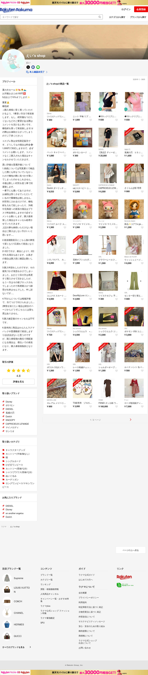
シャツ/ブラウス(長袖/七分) (19, 472)
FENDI (101, 400)
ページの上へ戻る (131, 550)
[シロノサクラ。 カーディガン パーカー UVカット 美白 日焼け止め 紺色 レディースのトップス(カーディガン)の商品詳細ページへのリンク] (56, 245)
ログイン (126, 9)
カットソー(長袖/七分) (16, 468)
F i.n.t (126, 400)
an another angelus (15, 513)
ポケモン (76, 149)
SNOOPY (76, 185)
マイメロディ (77, 221)
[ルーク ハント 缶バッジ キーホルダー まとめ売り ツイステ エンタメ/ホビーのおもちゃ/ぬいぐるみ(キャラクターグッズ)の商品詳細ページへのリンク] (134, 352)
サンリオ (101, 221)
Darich (49, 185)
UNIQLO (50, 293)
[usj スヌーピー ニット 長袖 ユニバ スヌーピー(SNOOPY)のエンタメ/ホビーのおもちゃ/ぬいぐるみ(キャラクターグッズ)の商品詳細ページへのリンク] (82, 173)
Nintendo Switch (129, 221)
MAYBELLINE (51, 400)
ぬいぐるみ (11, 475)
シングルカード (13, 461)
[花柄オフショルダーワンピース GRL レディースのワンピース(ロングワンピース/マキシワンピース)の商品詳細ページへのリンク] (82, 245)
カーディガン (12, 479)
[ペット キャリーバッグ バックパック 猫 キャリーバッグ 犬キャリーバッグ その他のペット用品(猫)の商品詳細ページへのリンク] (56, 137)
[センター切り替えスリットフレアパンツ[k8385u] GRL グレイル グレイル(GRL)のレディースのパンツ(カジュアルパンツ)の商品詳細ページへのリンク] (134, 281)
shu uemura (77, 328)
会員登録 (141, 9)
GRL (100, 257)
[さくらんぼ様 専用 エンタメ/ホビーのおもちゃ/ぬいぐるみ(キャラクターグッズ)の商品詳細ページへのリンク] (134, 173)
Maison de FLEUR (130, 257)
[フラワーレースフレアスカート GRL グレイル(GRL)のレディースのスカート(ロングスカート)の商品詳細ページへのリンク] (108, 245)
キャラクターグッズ (15, 449)
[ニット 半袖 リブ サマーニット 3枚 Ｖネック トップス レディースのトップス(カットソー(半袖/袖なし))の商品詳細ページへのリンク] (82, 102)
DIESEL (101, 149)
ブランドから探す (138, 16)
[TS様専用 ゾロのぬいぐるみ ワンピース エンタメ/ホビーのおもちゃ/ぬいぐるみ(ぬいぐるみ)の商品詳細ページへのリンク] (82, 388)
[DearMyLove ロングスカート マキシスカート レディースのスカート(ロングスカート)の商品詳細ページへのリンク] (82, 281)
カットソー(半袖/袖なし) (17, 453)
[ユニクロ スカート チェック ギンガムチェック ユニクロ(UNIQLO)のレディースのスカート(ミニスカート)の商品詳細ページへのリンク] (56, 281)
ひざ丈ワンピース (14, 464)
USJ (125, 328)
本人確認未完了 (37, 71)
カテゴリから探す (117, 16)
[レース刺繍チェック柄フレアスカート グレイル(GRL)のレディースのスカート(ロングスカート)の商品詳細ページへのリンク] (82, 352)
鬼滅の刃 (127, 149)
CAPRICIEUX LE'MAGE (106, 185)
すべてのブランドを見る (13, 647)
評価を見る (18, 381)
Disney (49, 113)
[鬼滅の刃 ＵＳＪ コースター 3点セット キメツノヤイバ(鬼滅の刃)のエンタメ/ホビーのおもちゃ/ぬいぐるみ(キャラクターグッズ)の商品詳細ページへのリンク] (134, 137)
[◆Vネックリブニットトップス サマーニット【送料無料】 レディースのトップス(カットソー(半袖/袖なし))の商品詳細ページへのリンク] (108, 102)
